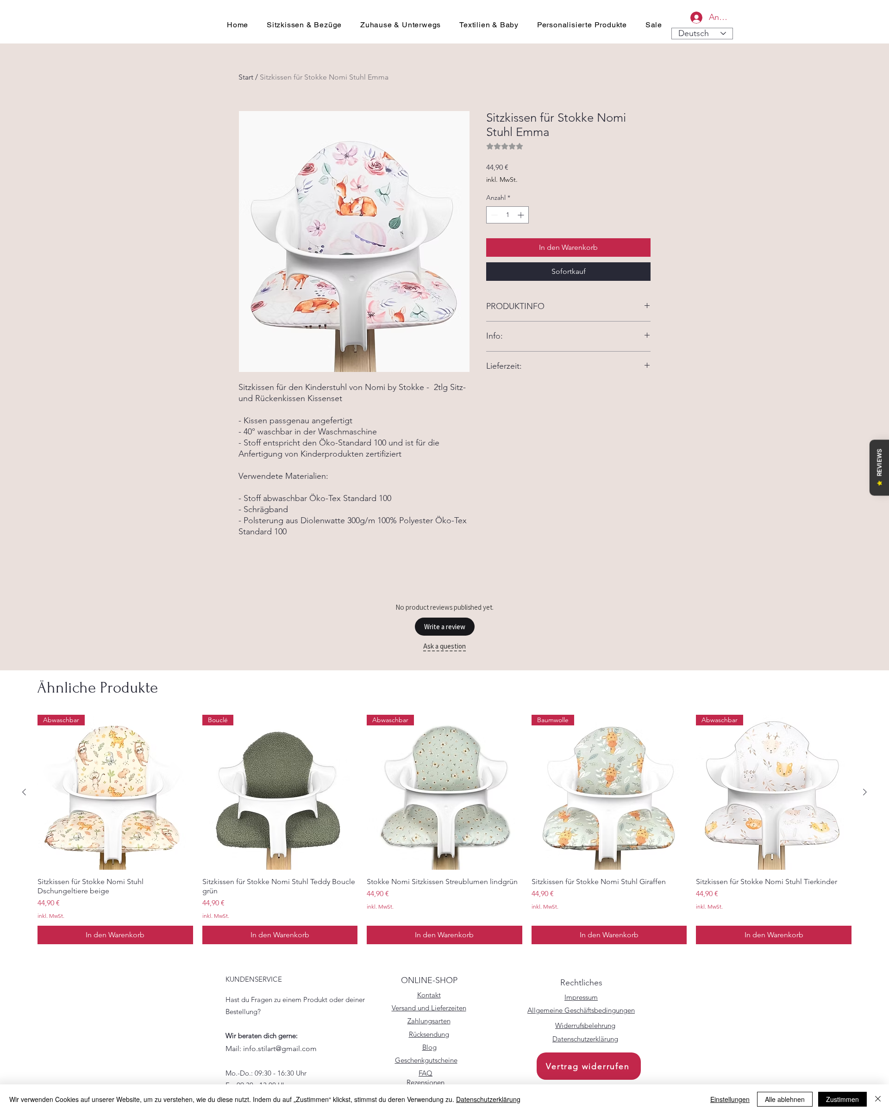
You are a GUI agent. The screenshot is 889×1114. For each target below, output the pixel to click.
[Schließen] (877, 1099)
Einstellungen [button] (730, 1099)
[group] (444, 829)
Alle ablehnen (785, 1099)
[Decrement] (493, 215)
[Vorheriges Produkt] (24, 792)
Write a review (444, 626)
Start (245, 77)
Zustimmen (842, 1099)
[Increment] (521, 215)
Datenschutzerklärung (488, 1099)
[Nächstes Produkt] (864, 792)
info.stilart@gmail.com (280, 1048)
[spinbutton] (507, 215)
